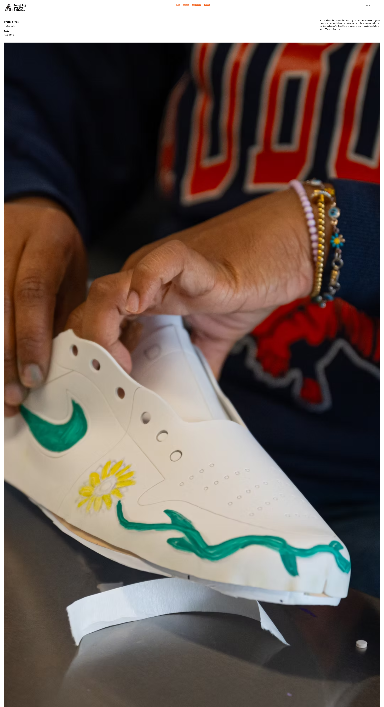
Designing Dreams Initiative (20, 8)
